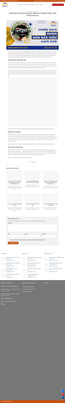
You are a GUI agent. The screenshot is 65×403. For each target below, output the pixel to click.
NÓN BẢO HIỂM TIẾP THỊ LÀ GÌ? (32, 204)
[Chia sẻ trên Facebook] (30, 162)
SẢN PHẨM (26, 4)
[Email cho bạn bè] (35, 162)
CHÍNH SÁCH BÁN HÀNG (39, 0)
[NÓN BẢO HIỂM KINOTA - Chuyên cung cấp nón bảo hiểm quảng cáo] (7, 5)
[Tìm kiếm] (17, 5)
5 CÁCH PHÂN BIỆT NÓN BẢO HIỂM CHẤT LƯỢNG (32, 181)
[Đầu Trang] (63, 400)
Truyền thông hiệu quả (32, 11)
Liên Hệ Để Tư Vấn (10, 260)
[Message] (63, 397)
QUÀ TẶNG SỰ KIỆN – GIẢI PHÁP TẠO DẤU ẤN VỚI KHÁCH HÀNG (50, 182)
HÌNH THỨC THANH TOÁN (50, 0)
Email (26, 233)
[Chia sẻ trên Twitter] (32, 162)
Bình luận (10, 223)
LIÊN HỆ (41, 4)
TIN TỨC (37, 4)
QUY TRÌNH (31, 4)
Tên (9, 233)
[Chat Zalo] (63, 391)
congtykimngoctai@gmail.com (10, 301)
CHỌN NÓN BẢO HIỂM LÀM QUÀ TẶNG (51, 204)
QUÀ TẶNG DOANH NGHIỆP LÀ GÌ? (14, 204)
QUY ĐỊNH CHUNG (60, 0)
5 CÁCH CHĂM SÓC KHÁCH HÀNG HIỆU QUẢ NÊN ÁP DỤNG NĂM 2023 (14, 182)
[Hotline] (63, 394)
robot (16, 128)
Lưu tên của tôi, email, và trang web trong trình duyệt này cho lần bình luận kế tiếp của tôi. (27, 239)
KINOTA (27, 52)
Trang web (44, 233)
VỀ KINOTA (21, 4)
